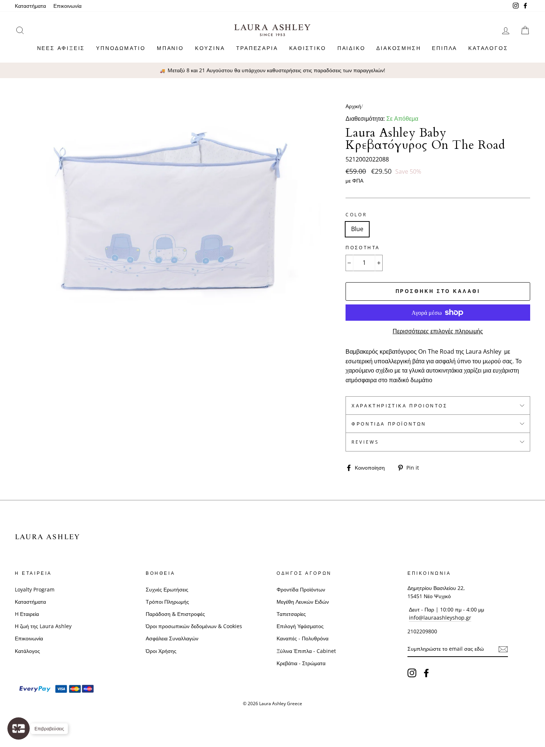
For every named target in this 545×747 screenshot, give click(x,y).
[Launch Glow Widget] (18, 728)
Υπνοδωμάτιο (121, 47)
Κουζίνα (210, 47)
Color (356, 214)
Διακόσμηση (398, 47)
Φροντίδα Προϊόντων (388, 424)
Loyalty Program (34, 589)
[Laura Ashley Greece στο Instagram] (411, 672)
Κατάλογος (488, 47)
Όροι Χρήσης (161, 650)
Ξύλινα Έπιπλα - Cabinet (306, 650)
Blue (357, 229)
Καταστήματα (30, 5)
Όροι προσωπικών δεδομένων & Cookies (194, 626)
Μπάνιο (170, 47)
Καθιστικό (307, 47)
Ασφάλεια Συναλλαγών (172, 638)
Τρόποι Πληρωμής (167, 601)
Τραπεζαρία (257, 47)
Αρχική (353, 106)
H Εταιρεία (27, 613)
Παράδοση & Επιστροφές (175, 613)
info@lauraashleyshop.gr (440, 617)
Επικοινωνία (67, 5)
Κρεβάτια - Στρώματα (301, 663)
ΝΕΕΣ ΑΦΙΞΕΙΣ (61, 47)
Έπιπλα (444, 47)
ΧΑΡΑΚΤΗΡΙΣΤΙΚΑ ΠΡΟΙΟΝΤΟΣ (399, 406)
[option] (272, 70)
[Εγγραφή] (503, 649)
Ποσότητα (363, 247)
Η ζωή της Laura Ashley (43, 626)
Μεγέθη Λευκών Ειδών (303, 601)
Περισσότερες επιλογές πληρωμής (438, 331)
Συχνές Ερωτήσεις (167, 589)
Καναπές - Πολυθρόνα (302, 638)
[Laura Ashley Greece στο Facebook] (426, 672)
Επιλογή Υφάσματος (300, 626)
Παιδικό (351, 47)
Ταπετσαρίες (291, 613)
